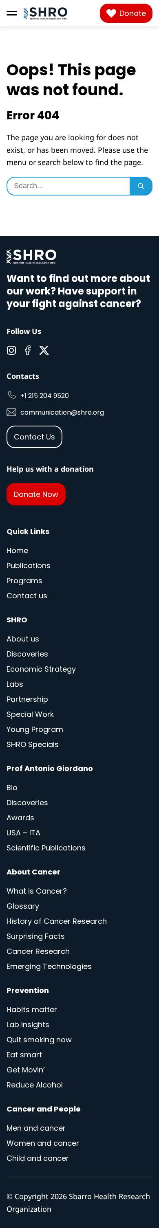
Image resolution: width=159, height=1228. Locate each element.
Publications (29, 565)
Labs (15, 684)
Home (17, 550)
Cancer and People (44, 1109)
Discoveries (27, 654)
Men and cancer (36, 1128)
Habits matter (32, 1009)
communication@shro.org (62, 412)
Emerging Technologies (49, 966)
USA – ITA (23, 833)
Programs (24, 581)
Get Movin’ (26, 1070)
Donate (132, 13)
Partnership (27, 699)
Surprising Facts (36, 936)
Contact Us (34, 437)
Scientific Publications (46, 848)
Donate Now (36, 494)
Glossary (23, 906)
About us (23, 639)
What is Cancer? (37, 891)
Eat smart (24, 1055)
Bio (12, 787)
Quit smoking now (39, 1040)
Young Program (35, 729)
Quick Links (28, 531)
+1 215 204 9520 (44, 395)
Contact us (27, 596)
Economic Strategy (41, 669)
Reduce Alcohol (35, 1085)
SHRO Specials (33, 744)
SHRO (17, 620)
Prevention (28, 990)
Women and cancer (43, 1143)
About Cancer (33, 872)
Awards (20, 818)
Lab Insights (28, 1024)
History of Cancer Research (57, 921)
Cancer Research (38, 951)
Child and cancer (38, 1158)
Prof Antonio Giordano (50, 768)
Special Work (30, 714)
